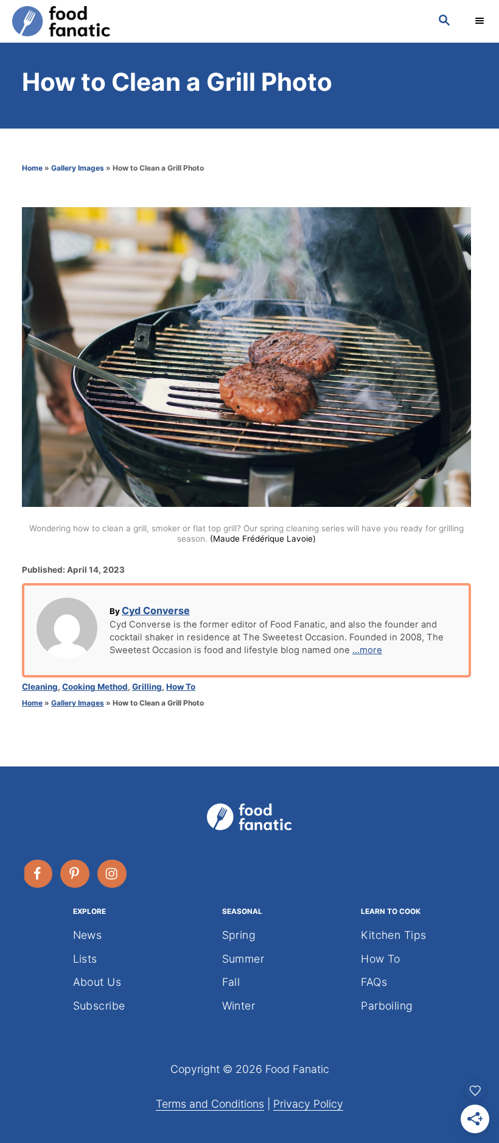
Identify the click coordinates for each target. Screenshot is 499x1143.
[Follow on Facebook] (38, 874)
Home (32, 167)
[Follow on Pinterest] (75, 874)
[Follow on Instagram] (113, 874)
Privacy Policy (308, 1103)
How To (180, 687)
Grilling (147, 687)
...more (367, 650)
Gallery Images (77, 167)
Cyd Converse (156, 610)
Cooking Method (95, 687)
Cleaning (40, 687)
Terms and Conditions (210, 1103)
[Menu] (480, 21)
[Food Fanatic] (213, 21)
